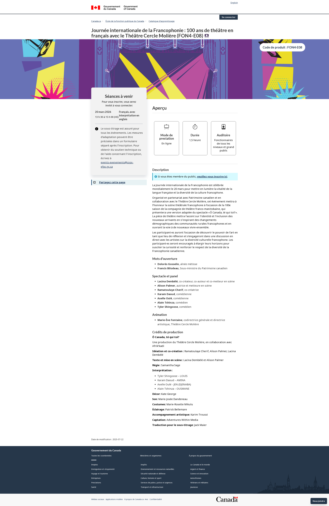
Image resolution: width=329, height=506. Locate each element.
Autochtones (195, 478)
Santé (93, 487)
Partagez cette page (112, 182)
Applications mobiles (114, 499)
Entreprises (96, 478)
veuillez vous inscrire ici (212, 176)
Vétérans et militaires (199, 482)
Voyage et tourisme (99, 473)
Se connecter (228, 17)
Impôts (144, 464)
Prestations (96, 482)
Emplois (94, 464)
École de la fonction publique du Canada (125, 21)
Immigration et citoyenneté (103, 469)
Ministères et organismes (150, 455)
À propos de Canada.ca (134, 499)
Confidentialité (156, 499)
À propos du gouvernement (200, 455)
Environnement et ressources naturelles (157, 469)
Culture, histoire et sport (151, 478)
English (234, 2)
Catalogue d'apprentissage (162, 21)
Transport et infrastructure (152, 487)
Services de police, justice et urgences (156, 482)
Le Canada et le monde (200, 464)
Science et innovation (199, 473)
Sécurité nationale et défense (153, 473)
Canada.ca (96, 21)
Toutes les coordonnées (101, 455)
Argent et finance (197, 469)
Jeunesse (194, 487)
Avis (146, 499)
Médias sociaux (97, 499)
